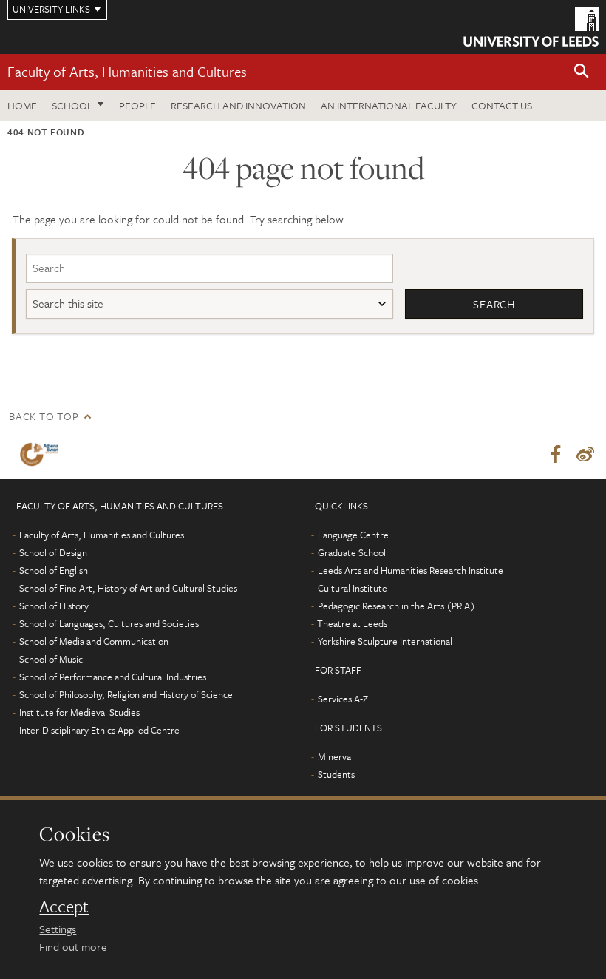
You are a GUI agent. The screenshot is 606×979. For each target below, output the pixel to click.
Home (22, 105)
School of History (54, 605)
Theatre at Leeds (352, 623)
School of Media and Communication (93, 641)
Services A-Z (343, 698)
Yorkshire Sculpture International (385, 641)
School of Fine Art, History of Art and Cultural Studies (128, 587)
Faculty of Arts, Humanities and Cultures (127, 71)
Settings (57, 929)
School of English (53, 570)
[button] (582, 72)
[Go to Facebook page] (556, 455)
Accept (64, 906)
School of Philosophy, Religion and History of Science (126, 694)
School (72, 105)
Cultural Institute (352, 587)
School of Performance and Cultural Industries (112, 676)
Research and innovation (238, 105)
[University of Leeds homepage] (531, 27)
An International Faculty (389, 105)
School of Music (51, 658)
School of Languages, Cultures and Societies (109, 623)
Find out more (73, 946)
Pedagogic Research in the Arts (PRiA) (396, 605)
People (137, 105)
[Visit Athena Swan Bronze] (42, 454)
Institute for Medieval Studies (79, 712)
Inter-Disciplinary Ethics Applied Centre (99, 729)
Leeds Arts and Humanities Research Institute (410, 570)
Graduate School (352, 552)
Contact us (501, 105)
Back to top (43, 416)
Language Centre (353, 534)
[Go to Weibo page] (585, 455)
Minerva (334, 756)
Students (336, 774)
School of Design (53, 552)
